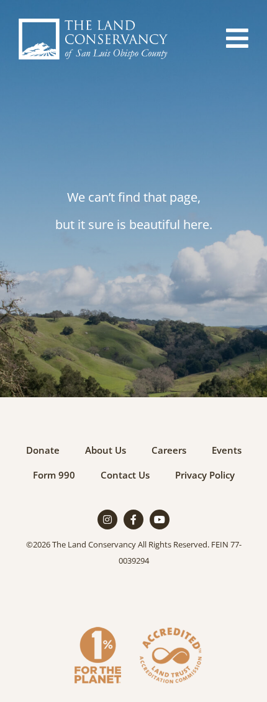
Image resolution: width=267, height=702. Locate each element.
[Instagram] (107, 519)
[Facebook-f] (133, 519)
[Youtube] (160, 519)
